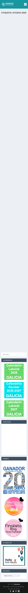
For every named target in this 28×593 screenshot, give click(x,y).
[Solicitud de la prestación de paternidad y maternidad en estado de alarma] (14, 116)
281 (10, 38)
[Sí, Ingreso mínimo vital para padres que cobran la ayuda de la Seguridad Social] (14, 22)
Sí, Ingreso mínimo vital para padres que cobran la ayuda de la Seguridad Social (13, 33)
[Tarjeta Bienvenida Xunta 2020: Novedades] (14, 292)
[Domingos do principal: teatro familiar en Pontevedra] (14, 263)
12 (10, 96)
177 (10, 325)
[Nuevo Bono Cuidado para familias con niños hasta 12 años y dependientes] (14, 56)
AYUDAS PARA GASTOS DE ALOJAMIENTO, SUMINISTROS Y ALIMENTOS (13, 183)
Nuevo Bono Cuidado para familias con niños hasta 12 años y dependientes (13, 62)
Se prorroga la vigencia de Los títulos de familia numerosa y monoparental (13, 152)
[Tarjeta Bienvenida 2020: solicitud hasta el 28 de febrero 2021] (14, 206)
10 (10, 217)
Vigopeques (17, 584)
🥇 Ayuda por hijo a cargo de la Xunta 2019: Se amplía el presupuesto (13, 321)
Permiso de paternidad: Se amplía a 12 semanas (12, 241)
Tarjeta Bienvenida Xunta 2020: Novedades (12, 297)
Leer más (7, 49)
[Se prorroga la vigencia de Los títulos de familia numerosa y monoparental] (14, 146)
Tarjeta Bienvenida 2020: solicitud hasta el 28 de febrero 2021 (11, 212)
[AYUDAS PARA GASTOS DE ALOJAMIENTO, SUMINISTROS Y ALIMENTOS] (14, 176)
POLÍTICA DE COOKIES (14, 589)
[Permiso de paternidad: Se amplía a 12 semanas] (14, 235)
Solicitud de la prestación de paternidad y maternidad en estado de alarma (13, 123)
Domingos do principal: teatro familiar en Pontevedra (11, 269)
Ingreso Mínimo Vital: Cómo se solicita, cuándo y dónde (13, 93)
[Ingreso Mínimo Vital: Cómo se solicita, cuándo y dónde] (14, 88)
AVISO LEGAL (6, 586)
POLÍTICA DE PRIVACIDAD (17, 586)
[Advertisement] (14, 439)
